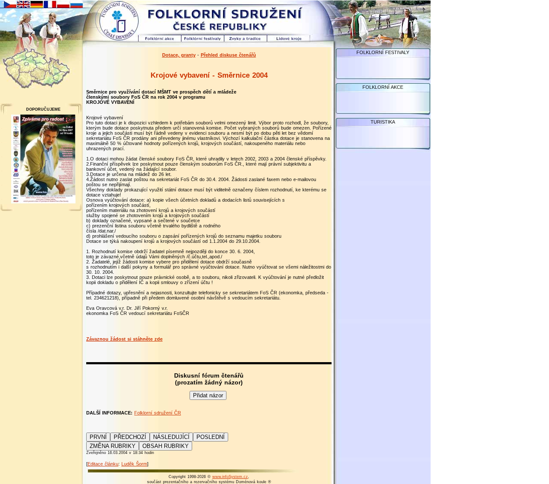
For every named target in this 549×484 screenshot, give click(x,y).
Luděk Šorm (134, 463)
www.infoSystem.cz (230, 477)
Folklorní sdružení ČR (157, 412)
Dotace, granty (179, 54)
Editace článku (102, 463)
